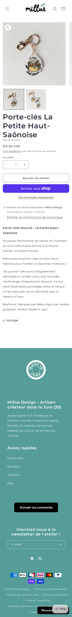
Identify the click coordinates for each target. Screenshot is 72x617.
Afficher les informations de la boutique (35, 217)
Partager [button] (12, 320)
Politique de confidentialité (22, 594)
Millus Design (22, 589)
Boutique (13, 466)
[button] (7, 9)
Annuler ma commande (36, 507)
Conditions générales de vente (26, 606)
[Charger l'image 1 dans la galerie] (14, 99)
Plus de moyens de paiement (36, 197)
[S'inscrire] (60, 544)
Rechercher (15, 458)
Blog (10, 483)
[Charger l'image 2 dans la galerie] (36, 99)
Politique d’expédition (37, 600)
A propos (13, 475)
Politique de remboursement (50, 589)
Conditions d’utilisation (55, 594)
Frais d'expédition (12, 151)
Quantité (8, 157)
